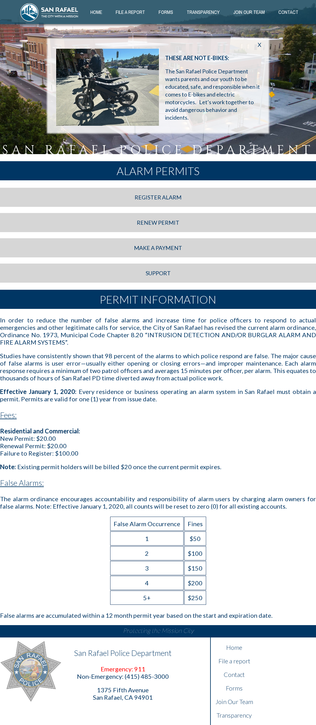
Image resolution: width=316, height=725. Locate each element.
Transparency (203, 12)
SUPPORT (158, 273)
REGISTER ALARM (158, 197)
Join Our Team (234, 701)
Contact (288, 12)
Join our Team (249, 12)
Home (96, 12)
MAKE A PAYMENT (158, 247)
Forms (166, 12)
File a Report (130, 12)
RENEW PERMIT (158, 222)
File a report (234, 661)
